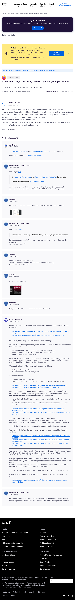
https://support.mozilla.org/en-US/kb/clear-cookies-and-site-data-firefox (39, 385)
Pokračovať (37, 28)
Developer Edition (8, 555)
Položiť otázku (43, 5)
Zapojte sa (52, 5)
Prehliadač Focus (46, 546)
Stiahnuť (43, 532)
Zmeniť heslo (45, 562)
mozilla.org (6, 592)
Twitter (4, 539)
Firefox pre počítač (47, 536)
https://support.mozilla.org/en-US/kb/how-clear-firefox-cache (35, 387)
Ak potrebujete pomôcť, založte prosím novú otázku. (39, 70)
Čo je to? (43, 558)
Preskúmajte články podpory (20, 5)
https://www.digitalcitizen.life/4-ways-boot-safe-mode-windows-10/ (38, 335)
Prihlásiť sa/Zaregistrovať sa (65, 4)
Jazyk (52, 577)
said (19, 172)
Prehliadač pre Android (48, 539)
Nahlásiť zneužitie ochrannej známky (15, 532)
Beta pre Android (8, 562)
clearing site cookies (20, 151)
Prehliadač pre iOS (47, 543)
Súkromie (41, 592)
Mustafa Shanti (14, 103)
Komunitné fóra (34, 5)
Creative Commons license (22, 587)
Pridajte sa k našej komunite (12, 543)
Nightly (4, 565)
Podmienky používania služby (24, 592)
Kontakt (13, 595)
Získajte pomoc (45, 569)
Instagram (72, 596)
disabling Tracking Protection (43, 151)
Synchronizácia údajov (48, 565)
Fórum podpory (13, 14)
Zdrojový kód (6, 536)
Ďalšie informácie (56, 54)
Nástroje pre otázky (8, 35)
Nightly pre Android (9, 569)
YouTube (68, 596)
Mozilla (6, 523)
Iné (12, 91)
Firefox (21, 14)
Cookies (5, 595)
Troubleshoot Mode (33, 155)
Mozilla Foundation (19, 579)
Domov (4, 14)
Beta (3, 558)
